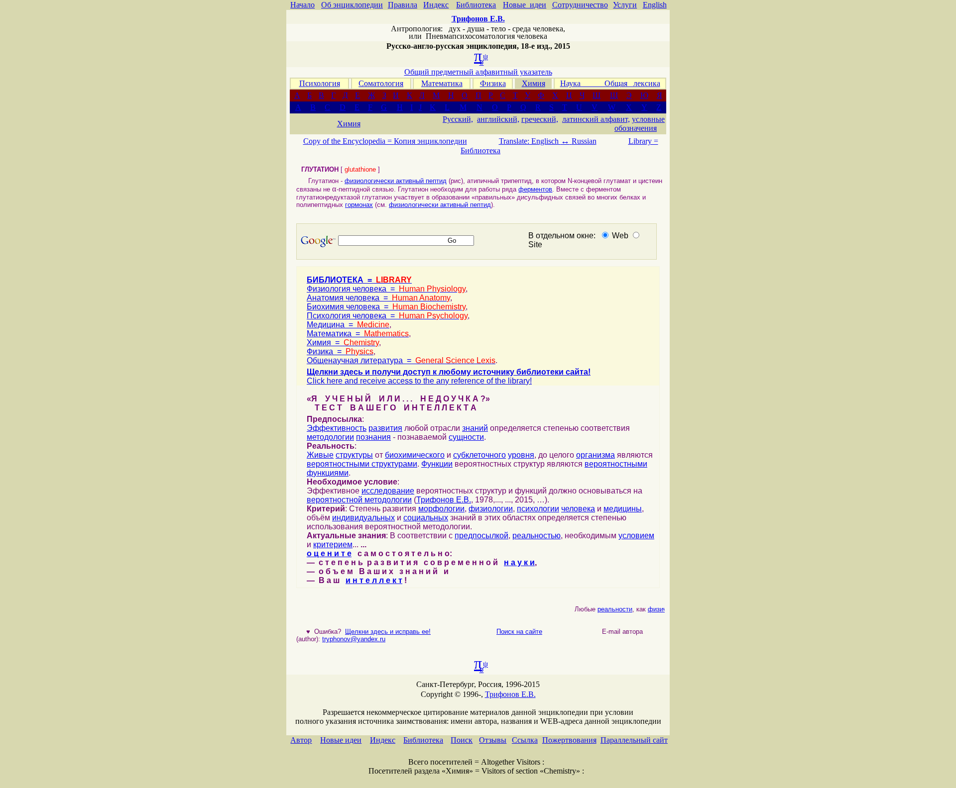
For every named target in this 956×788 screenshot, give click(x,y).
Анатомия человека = (378, 298)
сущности (466, 437)
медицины (622, 508)
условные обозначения (639, 123)
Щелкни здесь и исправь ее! (388, 631)
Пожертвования (569, 740)
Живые (320, 455)
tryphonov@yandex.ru (353, 639)
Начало (302, 4)
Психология (319, 83)
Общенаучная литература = (401, 360)
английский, (498, 119)
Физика (493, 83)
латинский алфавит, (596, 119)
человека (578, 508)
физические (661, 609)
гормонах (359, 204)
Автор (301, 740)
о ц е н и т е (329, 553)
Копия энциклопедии (430, 141)
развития (385, 428)
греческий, (539, 119)
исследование (387, 491)
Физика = (340, 351)
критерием (333, 544)
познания (373, 437)
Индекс (436, 4)
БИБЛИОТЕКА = (359, 280)
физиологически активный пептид (396, 181)
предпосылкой (481, 535)
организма (595, 455)
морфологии (441, 508)
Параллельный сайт (634, 740)
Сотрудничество (580, 4)
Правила (402, 4)
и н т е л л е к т (374, 580)
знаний (475, 428)
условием (636, 535)
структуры (354, 455)
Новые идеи (524, 4)
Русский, (458, 119)
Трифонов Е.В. (443, 499)
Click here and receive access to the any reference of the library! (419, 381)
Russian (584, 141)
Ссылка (525, 740)
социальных (425, 517)
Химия (533, 83)
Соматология (380, 83)
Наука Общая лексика (610, 83)
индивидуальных (363, 517)
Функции (437, 464)
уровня (521, 455)
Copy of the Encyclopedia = (348, 141)
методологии (330, 437)
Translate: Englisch (534, 141)
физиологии (491, 508)
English (655, 4)
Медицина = (348, 324)
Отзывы (492, 740)
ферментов (535, 189)
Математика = (358, 333)
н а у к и (519, 562)
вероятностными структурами (362, 464)
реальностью (536, 535)
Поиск (462, 740)
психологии (538, 508)
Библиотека (476, 4)
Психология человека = (387, 315)
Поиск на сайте (519, 631)
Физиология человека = (386, 289)
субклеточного (479, 455)
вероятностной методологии (359, 499)
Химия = (343, 342)
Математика (442, 83)
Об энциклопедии (352, 4)
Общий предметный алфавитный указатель (478, 72)
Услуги (625, 4)
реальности (610, 609)
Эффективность (336, 428)
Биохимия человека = (386, 306)
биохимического (415, 455)
